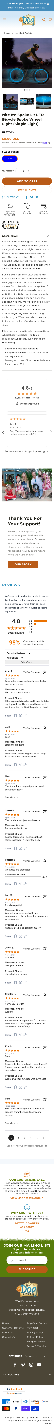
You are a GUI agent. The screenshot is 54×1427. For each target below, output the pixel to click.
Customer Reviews (13, 1327)
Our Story (23, 564)
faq (27, 1231)
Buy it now (27, 189)
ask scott (27, 1227)
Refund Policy (35, 1337)
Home (6, 33)
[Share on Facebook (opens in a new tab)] (15, 716)
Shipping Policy (36, 1341)
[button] (4, 19)
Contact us (8, 1337)
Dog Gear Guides (37, 1323)
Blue (10, 159)
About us (7, 1332)
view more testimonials (27, 1198)
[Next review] (51, 432)
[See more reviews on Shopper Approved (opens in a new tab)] (25, 716)
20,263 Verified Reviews (27, 397)
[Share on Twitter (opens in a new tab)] (20, 716)
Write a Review (27, 662)
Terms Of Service (37, 1346)
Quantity (8, 170)
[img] (27, 393)
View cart (32, 1327)
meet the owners (27, 1223)
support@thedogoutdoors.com (27, 1309)
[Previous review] (3, 432)
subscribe (27, 1269)
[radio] (39, 621)
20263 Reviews (17, 632)
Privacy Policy (35, 1332)
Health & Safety (23, 33)
